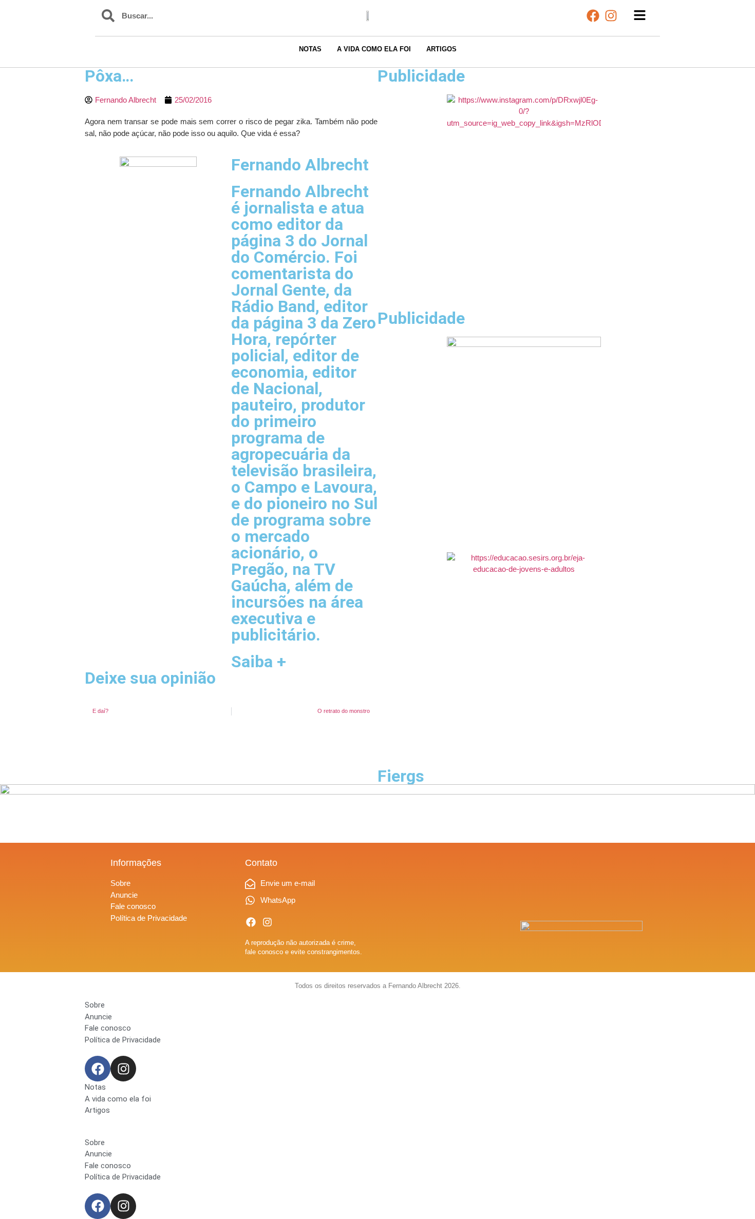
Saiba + (258, 661)
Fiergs (401, 776)
